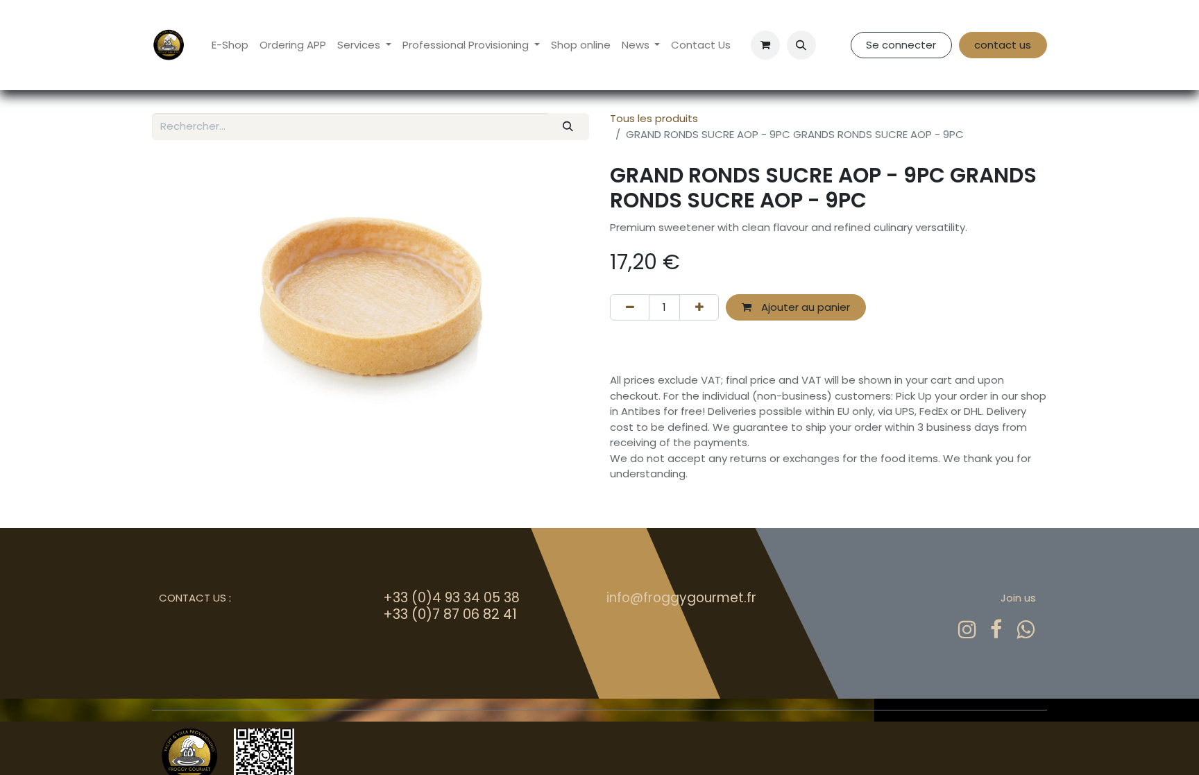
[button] (801, 45)
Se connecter (901, 44)
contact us (1002, 44)
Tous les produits (654, 118)
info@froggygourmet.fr (681, 597)
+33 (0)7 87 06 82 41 (450, 614)
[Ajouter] (699, 307)
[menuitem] (230, 45)
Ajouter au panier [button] (804, 307)
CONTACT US (192, 597)
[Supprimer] (629, 307)
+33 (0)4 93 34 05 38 (451, 597)
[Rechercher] (568, 126)
